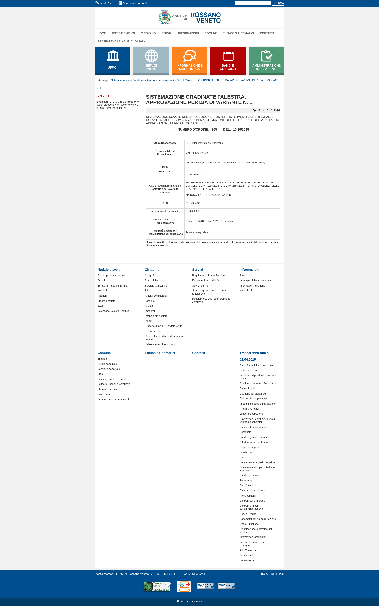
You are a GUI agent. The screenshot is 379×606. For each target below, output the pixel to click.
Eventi (101, 280)
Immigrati (150, 310)
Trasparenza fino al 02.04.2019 (121, 41)
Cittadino (148, 33)
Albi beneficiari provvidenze (255, 398)
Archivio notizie (106, 300)
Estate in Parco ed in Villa (112, 285)
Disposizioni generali (251, 447)
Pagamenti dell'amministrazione (258, 518)
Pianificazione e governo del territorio (256, 530)
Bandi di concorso (250, 475)
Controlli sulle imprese (252, 500)
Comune (211, 33)
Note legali (277, 573)
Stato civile (151, 280)
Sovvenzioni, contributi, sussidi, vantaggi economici (258, 420)
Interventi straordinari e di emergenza (254, 544)
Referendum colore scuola (160, 344)
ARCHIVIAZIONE (250, 408)
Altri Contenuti (248, 550)
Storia (243, 275)
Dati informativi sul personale (256, 365)
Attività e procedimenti (252, 490)
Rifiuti (148, 290)
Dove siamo (104, 394)
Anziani (149, 305)
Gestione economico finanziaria (258, 383)
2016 (100, 305)
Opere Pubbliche (249, 523)
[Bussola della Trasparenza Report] (157, 586)
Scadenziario (247, 452)
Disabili (149, 320)
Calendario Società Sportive (113, 310)
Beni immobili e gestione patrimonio (260, 462)
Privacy (263, 573)
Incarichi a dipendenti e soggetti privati (258, 377)
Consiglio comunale (109, 368)
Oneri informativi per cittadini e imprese (257, 469)
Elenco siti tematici (238, 33)
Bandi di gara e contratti (253, 437)
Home (102, 33)
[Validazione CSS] (227, 586)
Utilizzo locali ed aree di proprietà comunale (164, 338)
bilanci (243, 457)
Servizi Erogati (248, 513)
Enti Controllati (248, 485)
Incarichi (102, 295)
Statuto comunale (108, 389)
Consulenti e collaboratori (254, 427)
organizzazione (248, 370)
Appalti (169, 80)
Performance (247, 480)
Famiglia (150, 300)
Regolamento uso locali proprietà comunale (211, 300)
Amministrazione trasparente (114, 399)
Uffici (100, 373)
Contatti (267, 33)
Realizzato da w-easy (189, 601)
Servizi (167, 33)
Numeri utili (246, 290)
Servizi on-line (200, 285)
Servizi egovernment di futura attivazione (209, 292)
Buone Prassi (247, 388)
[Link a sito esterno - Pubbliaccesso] (184, 586)
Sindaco (102, 358)
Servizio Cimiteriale (156, 285)
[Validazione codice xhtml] (206, 586)
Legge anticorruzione (251, 413)
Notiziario (103, 290)
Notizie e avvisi (123, 33)
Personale (245, 431)
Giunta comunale (107, 363)
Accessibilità (247, 555)
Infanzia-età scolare (156, 315)
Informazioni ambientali (253, 537)
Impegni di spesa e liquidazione (258, 403)
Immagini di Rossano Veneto (256, 280)
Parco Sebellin (153, 331)
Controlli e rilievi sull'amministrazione (251, 507)
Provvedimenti (248, 495)
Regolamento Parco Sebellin (208, 275)
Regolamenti (247, 560)
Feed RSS (105, 3)
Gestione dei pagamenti (253, 393)
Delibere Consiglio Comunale (114, 383)
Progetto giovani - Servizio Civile (163, 325)
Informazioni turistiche (252, 285)
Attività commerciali (156, 295)
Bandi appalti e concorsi (147, 80)
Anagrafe (150, 275)
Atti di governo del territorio (255, 442)
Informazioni (188, 33)
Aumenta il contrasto (135, 3)
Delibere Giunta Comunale (112, 379)
